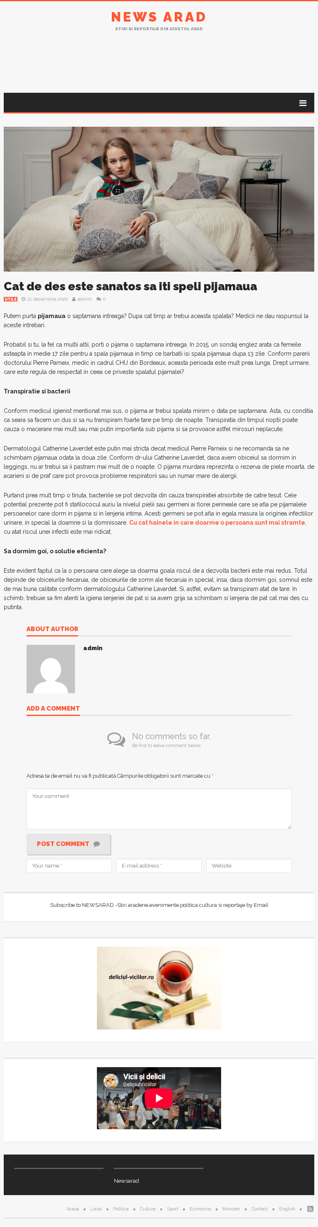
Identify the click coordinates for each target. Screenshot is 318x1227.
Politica (121, 1209)
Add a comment (53, 709)
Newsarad (126, 1181)
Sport (172, 1209)
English (287, 1209)
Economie (200, 1209)
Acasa (73, 1209)
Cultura (148, 1209)
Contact (259, 1209)
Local (96, 1209)
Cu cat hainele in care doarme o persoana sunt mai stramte (217, 522)
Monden (231, 1209)
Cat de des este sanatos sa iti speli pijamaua (130, 286)
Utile (11, 299)
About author (52, 629)
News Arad (159, 16)
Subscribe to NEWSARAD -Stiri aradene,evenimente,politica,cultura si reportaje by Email (159, 905)
